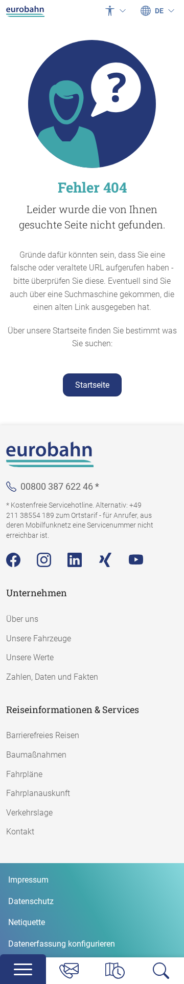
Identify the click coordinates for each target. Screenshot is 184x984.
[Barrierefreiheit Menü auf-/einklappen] (115, 10)
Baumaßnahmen (36, 755)
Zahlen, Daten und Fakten (52, 677)
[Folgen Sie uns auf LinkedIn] (74, 560)
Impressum (28, 880)
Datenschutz (31, 901)
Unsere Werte (30, 657)
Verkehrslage (29, 813)
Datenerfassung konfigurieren (61, 944)
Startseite (92, 385)
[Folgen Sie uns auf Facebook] (13, 560)
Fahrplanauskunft (38, 793)
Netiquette (26, 922)
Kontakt (20, 831)
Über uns (22, 619)
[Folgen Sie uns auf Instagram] (44, 560)
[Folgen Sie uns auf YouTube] (136, 560)
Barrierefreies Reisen (42, 735)
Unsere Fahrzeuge (38, 638)
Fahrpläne (24, 774)
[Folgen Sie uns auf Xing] (105, 560)
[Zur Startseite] (25, 10)
